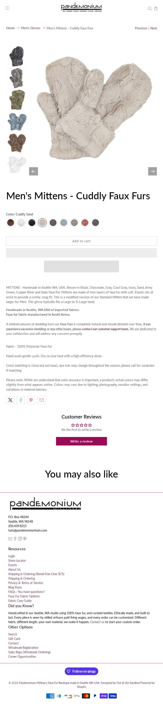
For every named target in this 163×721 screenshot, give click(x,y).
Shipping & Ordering (21, 578)
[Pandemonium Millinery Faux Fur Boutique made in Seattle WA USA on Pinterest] (25, 539)
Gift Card (14, 638)
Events (12, 565)
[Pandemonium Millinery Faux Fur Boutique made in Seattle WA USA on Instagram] (20, 539)
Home (10, 28)
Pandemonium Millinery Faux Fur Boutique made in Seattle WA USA (59, 682)
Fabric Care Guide (19, 600)
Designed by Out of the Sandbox (120, 682)
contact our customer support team (105, 329)
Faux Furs (66, 324)
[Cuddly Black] (31, 222)
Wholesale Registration (23, 647)
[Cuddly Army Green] (74, 222)
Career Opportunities (22, 656)
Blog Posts (15, 587)
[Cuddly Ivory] (21, 222)
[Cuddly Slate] (63, 222)
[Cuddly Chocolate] (10, 222)
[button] (81, 252)
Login (11, 556)
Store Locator (17, 560)
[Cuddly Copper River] (84, 222)
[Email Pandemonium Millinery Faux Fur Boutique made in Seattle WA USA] (10, 539)
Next (153, 28)
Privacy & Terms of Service (25, 583)
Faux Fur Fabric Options (24, 596)
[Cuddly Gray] (53, 222)
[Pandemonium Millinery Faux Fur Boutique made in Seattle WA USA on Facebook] (15, 539)
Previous (141, 28)
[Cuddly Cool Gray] (95, 222)
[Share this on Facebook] (21, 400)
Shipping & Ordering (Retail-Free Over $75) (36, 574)
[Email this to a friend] (42, 400)
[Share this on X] (10, 400)
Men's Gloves (30, 28)
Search (12, 634)
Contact (13, 643)
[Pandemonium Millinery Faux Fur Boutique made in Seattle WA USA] (81, 8)
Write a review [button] (81, 441)
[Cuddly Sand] (42, 222)
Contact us (97, 622)
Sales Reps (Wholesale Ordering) (29, 652)
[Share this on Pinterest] (31, 400)
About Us (14, 569)
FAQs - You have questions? (26, 592)
